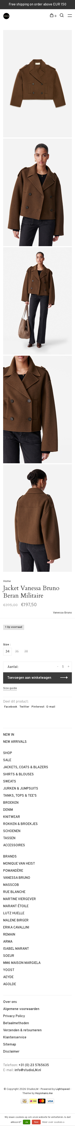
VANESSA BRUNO (16, 878)
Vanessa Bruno (62, 613)
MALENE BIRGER (16, 920)
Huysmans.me (44, 1093)
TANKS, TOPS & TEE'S (20, 796)
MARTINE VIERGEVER (19, 899)
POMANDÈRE (13, 871)
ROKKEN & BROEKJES (20, 824)
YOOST (8, 970)
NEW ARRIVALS (15, 742)
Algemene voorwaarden (21, 1009)
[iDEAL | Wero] (33, 1103)
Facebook (10, 707)
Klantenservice (14, 1037)
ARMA (7, 942)
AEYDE (8, 977)
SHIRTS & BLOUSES (18, 774)
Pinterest (37, 707)
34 (7, 652)
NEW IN (8, 735)
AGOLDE (9, 984)
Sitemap (9, 1045)
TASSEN (9, 838)
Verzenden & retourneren (22, 1030)
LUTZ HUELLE (13, 913)
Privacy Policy (14, 1016)
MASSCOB (11, 885)
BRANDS (10, 857)
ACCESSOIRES (14, 845)
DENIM (8, 810)
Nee (36, 1122)
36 (17, 652)
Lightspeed (63, 1089)
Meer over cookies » (53, 1122)
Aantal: (13, 667)
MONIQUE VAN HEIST (19, 864)
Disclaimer (11, 1052)
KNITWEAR (11, 817)
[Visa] (50, 1103)
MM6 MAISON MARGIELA (22, 963)
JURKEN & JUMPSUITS (20, 789)
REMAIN (9, 935)
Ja (26, 1122)
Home (7, 581)
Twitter (24, 707)
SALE (7, 760)
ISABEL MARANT (16, 949)
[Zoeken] (62, 16)
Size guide (10, 688)
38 (26, 652)
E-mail (50, 707)
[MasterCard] (42, 1103)
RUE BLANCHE (14, 892)
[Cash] (24, 1103)
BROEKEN (11, 803)
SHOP (7, 753)
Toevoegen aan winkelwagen (29, 678)
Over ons (10, 1002)
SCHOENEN (11, 831)
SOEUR (8, 956)
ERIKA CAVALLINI (16, 928)
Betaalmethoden (16, 1023)
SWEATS (9, 782)
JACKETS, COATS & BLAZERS (25, 767)
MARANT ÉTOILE (16, 906)
